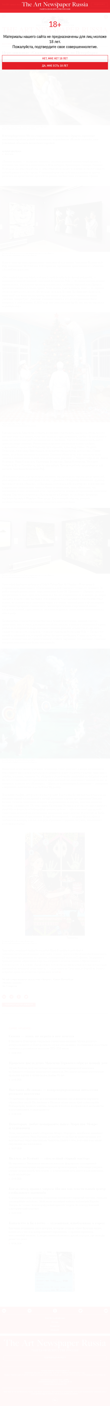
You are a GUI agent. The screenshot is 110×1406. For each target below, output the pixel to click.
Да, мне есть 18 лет (55, 66)
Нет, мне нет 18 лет (55, 58)
